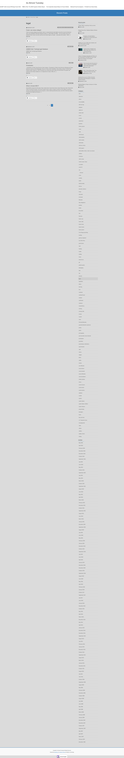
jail (79, 262)
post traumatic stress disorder (85, 335)
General (81, 172)
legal (80, 278)
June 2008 (81, 703)
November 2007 (82, 722)
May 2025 (81, 442)
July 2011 (81, 674)
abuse (80, 99)
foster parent (81, 229)
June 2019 (81, 557)
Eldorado (80, 199)
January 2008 (81, 717)
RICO (80, 357)
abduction (81, 96)
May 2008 (81, 706)
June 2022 (81, 491)
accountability (81, 101)
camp (80, 129)
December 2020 (82, 524)
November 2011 (82, 665)
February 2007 (82, 739)
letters (80, 284)
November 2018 (82, 567)
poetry (80, 327)
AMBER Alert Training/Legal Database (37, 49)
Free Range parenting (83, 232)
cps (79, 169)
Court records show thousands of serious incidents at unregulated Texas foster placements (90, 64)
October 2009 (81, 679)
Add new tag (81, 104)
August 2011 (81, 671)
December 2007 (82, 720)
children (71, 62)
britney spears (82, 126)
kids (79, 270)
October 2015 (81, 608)
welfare (80, 431)
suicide (80, 395)
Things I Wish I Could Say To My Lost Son (86, 25)
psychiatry (81, 341)
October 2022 (81, 483)
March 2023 (81, 480)
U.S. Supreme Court (83, 420)
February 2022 (82, 502)
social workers (82, 390)
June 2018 (81, 578)
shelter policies (82, 379)
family (80, 207)
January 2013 (81, 646)
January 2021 (81, 521)
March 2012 (81, 660)
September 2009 (82, 682)
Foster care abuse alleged (33, 30)
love (79, 289)
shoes (80, 382)
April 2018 (81, 584)
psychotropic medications (84, 343)
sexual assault (82, 371)
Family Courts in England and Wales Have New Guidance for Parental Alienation (90, 50)
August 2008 (81, 698)
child (80, 131)
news (80, 319)
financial (80, 216)
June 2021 (81, 516)
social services (82, 384)
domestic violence (82, 188)
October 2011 (81, 668)
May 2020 (81, 537)
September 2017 (82, 595)
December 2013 (82, 630)
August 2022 (81, 489)
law (79, 273)
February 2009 (82, 690)
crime (80, 175)
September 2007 (82, 728)
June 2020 (81, 535)
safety (80, 360)
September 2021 (82, 510)
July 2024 (81, 461)
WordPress (56, 752)
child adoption (81, 137)
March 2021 (81, 518)
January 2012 (81, 663)
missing (80, 308)
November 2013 (82, 633)
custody (80, 178)
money (80, 314)
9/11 (80, 93)
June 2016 (81, 600)
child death (70, 83)
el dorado (81, 197)
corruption (81, 164)
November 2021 (82, 505)
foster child (81, 221)
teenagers (81, 411)
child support (81, 148)
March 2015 (81, 616)
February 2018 (82, 586)
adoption (80, 107)
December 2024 (82, 450)
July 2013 (81, 641)
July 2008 (81, 701)
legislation (81, 281)
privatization (81, 338)
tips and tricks (81, 417)
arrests (80, 118)
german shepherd (82, 237)
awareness (81, 120)
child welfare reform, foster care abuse (65, 27)
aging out (81, 110)
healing (80, 248)
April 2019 (81, 559)
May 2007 (81, 731)
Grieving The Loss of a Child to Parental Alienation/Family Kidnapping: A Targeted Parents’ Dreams (86, 78)
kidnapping (81, 267)
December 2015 (82, 605)
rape (80, 349)
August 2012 (81, 657)
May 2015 (81, 611)
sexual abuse (81, 368)
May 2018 (81, 581)
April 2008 (81, 709)
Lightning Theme (62, 752)
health (80, 251)
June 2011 (81, 676)
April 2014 (81, 625)
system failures (82, 406)
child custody (81, 139)
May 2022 (81, 494)
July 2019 (81, 554)
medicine (80, 303)
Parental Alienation (82, 322)
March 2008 (81, 712)
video (80, 425)
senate (80, 363)
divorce (80, 186)
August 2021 (81, 513)
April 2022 (81, 497)
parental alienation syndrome (85, 324)
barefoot (80, 123)
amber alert (70, 46)
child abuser (81, 134)
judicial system (82, 265)
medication (81, 300)
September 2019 (82, 551)
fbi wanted (81, 210)
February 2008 (82, 714)
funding (80, 235)
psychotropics (81, 346)
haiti (79, 246)
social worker (81, 387)
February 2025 (82, 448)
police (80, 330)
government (81, 243)
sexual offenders (82, 373)
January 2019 (81, 562)
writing (80, 436)
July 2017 (81, 597)
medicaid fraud (82, 295)
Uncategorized (82, 422)
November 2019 (82, 546)
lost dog (80, 286)
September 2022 (82, 486)
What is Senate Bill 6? (32, 86)
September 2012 (82, 654)
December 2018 (82, 565)
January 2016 (81, 603)
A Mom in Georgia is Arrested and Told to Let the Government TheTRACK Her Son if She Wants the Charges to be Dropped (87, 57)
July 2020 (81, 532)
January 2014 (81, 627)
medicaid (80, 292)
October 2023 (81, 470)
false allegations (82, 202)
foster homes (81, 227)
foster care (81, 218)
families (80, 205)
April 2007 (81, 733)
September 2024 (82, 459)
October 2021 (81, 508)
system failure (81, 401)
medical (80, 297)
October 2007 (81, 725)
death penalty (81, 183)
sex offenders (81, 365)
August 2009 (81, 684)
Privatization (29, 65)
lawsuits (80, 276)
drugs (80, 191)
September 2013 (82, 635)
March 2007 (81, 736)
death (80, 180)
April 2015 (81, 614)
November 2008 (82, 693)
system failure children (83, 403)
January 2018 (81, 589)
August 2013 (81, 638)
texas (80, 414)
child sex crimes (82, 145)
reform (80, 352)
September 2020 (82, 527)
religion (80, 354)
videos (80, 428)
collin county (81, 159)
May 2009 (81, 687)
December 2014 (82, 619)
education (81, 194)
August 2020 (81, 529)
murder (80, 316)
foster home (81, 224)
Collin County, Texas (83, 161)
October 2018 (81, 570)
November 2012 (82, 649)
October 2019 (81, 548)
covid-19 (80, 167)
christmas (81, 156)
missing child (81, 311)
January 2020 (81, 543)
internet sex (81, 259)
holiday (80, 254)
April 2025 (81, 445)
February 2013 (82, 644)
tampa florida (81, 409)
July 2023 (81, 475)
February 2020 (82, 540)
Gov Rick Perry (82, 240)
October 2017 (81, 592)
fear (79, 213)
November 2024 (82, 453)
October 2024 (81, 456)
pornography (81, 333)
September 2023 (82, 472)
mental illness (81, 305)
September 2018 (82, 573)
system (80, 398)
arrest (80, 115)
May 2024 (81, 467)
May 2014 (81, 622)
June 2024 (81, 464)
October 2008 (81, 695)
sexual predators (82, 376)
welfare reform (82, 433)
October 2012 (81, 652)
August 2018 (81, 576)
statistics (80, 392)
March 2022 (81, 499)
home (80, 256)
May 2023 (81, 478)
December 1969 (82, 741)
